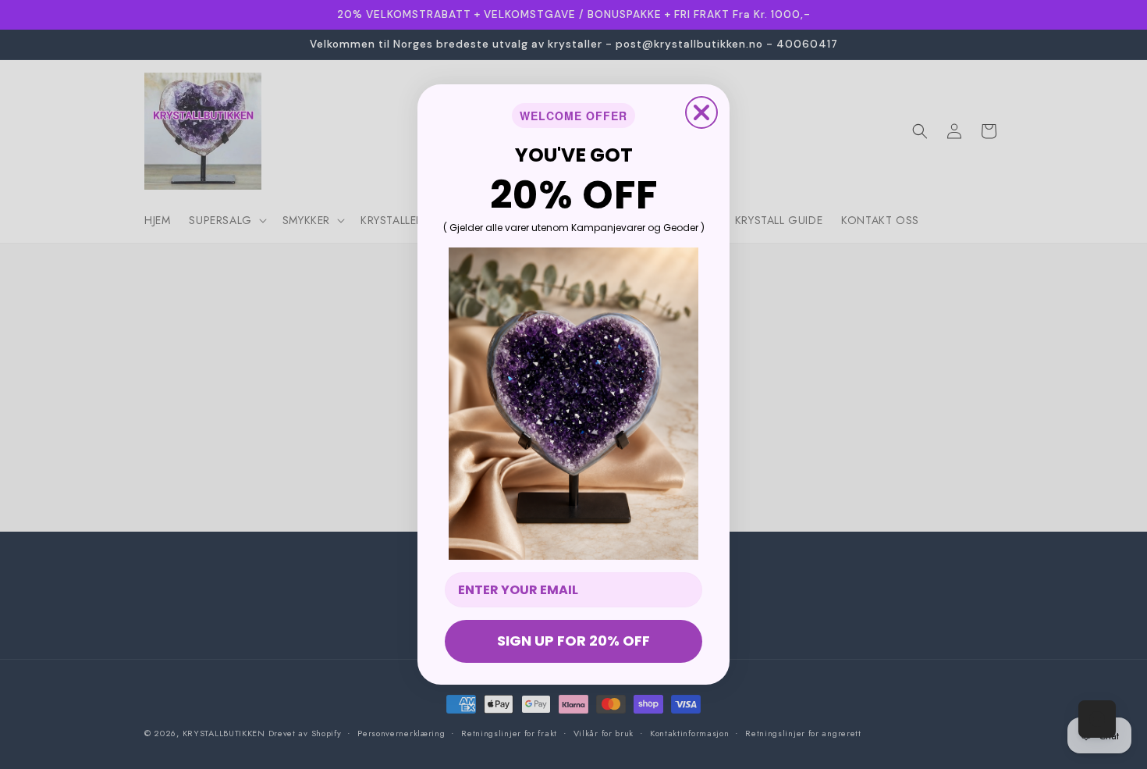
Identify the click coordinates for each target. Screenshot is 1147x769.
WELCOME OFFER (573, 115)
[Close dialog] (701, 112)
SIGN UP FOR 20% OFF (573, 640)
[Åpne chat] (1097, 719)
